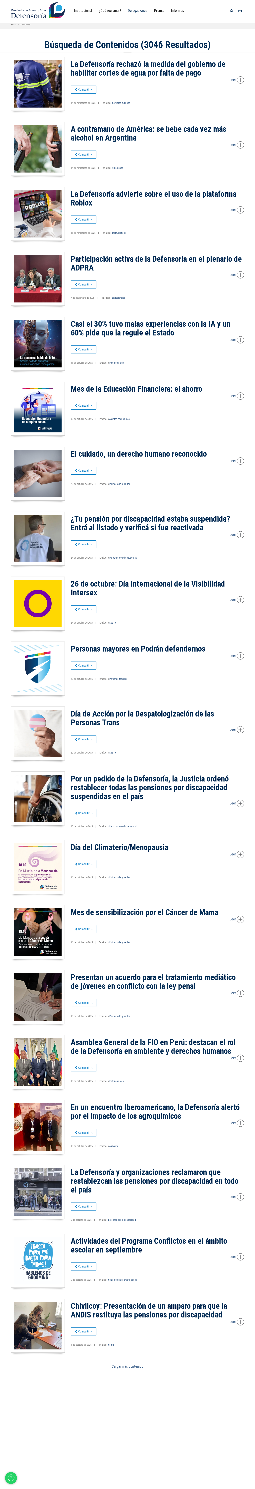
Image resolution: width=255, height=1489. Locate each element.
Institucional (83, 10)
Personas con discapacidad (123, 557)
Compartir (84, 89)
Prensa (159, 10)
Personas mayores (118, 679)
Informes (177, 10)
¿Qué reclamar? (110, 10)
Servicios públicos (121, 103)
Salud (111, 1344)
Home (13, 24)
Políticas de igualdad (119, 484)
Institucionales (119, 233)
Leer (233, 80)
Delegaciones (137, 10)
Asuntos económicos (119, 419)
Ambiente (113, 1146)
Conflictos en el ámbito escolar (123, 1279)
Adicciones (117, 168)
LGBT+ (112, 622)
